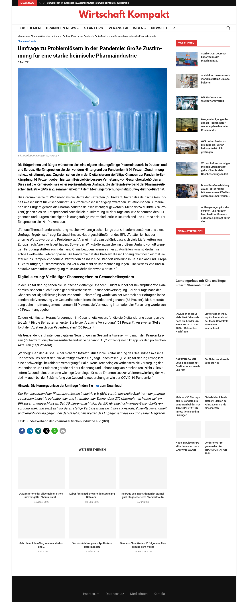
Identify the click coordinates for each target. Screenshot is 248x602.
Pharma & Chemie (40, 36)
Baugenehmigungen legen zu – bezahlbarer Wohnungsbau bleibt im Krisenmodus (214, 125)
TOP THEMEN (29, 28)
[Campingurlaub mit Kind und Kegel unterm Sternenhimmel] (203, 258)
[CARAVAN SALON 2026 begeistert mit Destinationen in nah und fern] (188, 346)
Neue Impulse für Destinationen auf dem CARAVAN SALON (188, 446)
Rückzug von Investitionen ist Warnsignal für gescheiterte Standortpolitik (143, 495)
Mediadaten (139, 594)
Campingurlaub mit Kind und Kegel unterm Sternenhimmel (201, 283)
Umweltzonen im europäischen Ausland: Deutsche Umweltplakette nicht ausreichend (88, 3)
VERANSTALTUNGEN (126, 28)
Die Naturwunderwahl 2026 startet (217, 361)
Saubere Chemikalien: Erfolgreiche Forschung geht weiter (143, 545)
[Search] (228, 28)
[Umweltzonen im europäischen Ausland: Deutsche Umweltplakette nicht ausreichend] (217, 300)
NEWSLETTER (163, 28)
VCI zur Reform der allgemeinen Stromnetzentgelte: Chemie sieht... (41, 495)
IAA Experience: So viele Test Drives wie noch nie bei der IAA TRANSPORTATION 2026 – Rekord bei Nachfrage (187, 322)
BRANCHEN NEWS (61, 28)
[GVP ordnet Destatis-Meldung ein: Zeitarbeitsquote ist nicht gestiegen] (187, 147)
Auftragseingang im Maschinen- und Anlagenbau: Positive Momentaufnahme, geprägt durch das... (215, 214)
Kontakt (159, 594)
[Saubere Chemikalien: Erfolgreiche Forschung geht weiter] (143, 522)
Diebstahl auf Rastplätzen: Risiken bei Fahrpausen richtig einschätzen (216, 402)
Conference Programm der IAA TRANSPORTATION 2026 (216, 448)
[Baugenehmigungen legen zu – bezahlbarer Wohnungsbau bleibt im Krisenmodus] (187, 125)
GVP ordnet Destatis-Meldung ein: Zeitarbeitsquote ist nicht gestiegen (213, 147)
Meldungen (23, 36)
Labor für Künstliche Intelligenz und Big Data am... (92, 495)
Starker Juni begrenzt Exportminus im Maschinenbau (213, 57)
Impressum (91, 594)
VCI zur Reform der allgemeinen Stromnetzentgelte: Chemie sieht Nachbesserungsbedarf (215, 169)
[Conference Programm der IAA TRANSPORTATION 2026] (217, 429)
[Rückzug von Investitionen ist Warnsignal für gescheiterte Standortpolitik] (143, 473)
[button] (40, 3)
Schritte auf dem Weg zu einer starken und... (41, 545)
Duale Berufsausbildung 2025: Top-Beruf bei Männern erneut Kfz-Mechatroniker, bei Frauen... (215, 190)
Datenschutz (115, 594)
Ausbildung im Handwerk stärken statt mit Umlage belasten (215, 79)
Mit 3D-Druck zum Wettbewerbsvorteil (212, 99)
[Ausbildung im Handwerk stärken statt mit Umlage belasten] (187, 81)
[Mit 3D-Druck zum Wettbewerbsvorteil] (187, 103)
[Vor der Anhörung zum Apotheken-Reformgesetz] (92, 522)
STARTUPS (93, 28)
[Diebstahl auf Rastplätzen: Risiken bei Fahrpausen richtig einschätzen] (217, 384)
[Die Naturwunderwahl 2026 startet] (217, 346)
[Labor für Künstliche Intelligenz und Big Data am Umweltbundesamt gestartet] (92, 473)
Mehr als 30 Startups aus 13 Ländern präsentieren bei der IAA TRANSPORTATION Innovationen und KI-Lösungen (188, 406)
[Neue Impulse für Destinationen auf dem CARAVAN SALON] (188, 429)
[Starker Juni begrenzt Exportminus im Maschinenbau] (187, 59)
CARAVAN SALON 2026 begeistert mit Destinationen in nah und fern (188, 364)
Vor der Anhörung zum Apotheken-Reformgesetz (92, 545)
